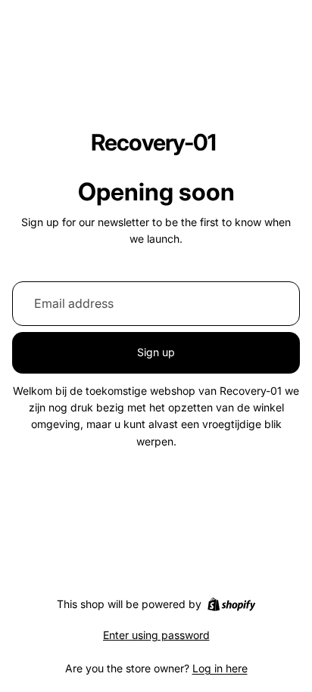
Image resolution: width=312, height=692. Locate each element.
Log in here (220, 668)
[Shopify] (231, 604)
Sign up (156, 352)
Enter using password (156, 634)
